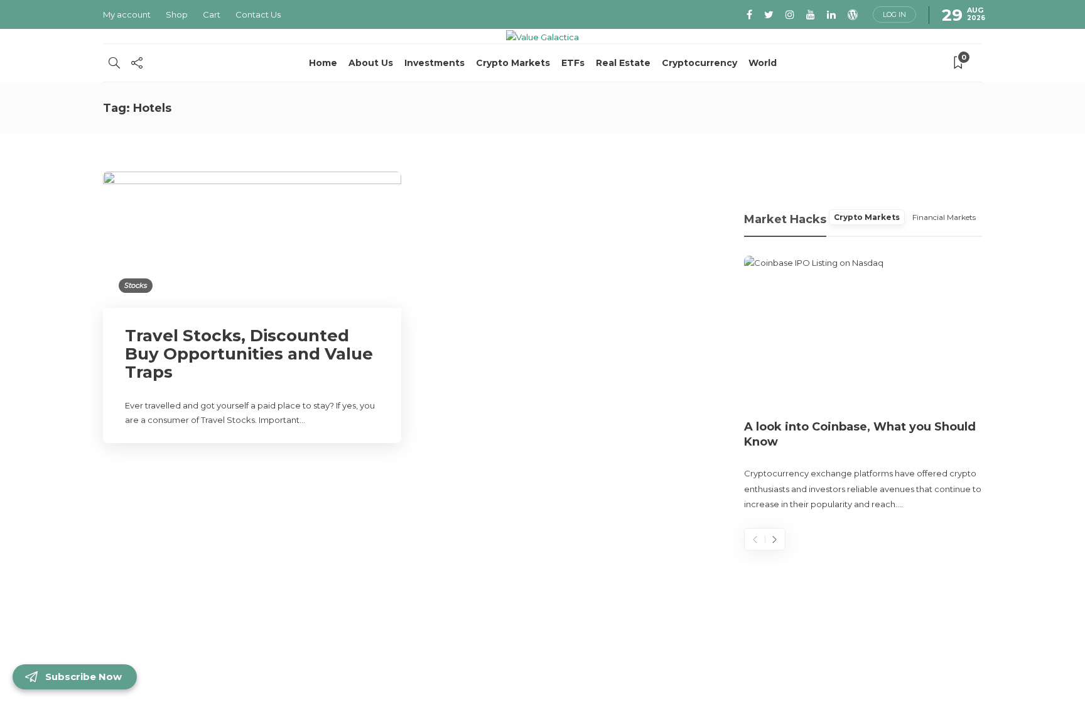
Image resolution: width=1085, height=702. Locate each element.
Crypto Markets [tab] (867, 217)
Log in (894, 14)
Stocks (135, 285)
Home (323, 63)
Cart (211, 14)
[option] (863, 384)
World (762, 63)
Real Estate (623, 63)
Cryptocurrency (699, 63)
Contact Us (258, 14)
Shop (177, 14)
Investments (434, 63)
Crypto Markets (513, 63)
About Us (370, 63)
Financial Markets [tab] (944, 217)
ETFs (573, 63)
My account (127, 14)
